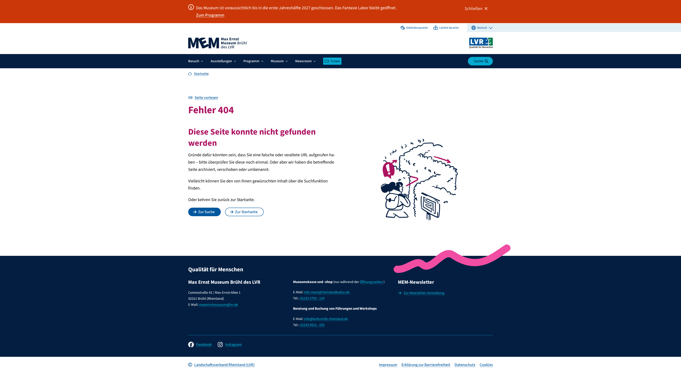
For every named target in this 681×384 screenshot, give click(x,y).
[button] (414, 27)
